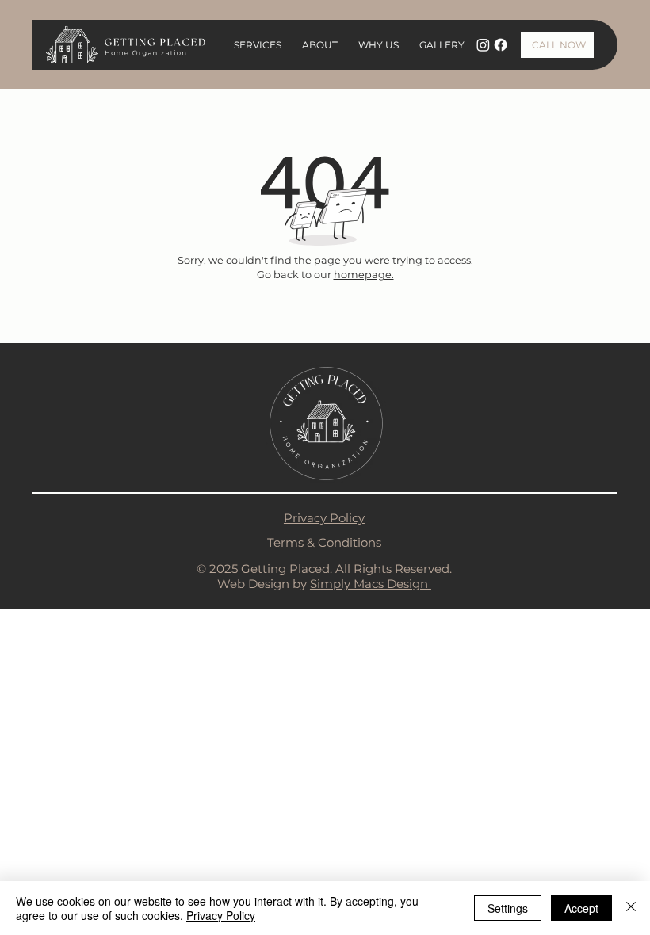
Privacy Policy (324, 517)
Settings (508, 908)
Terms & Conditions (324, 542)
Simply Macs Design (370, 583)
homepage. (364, 274)
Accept (581, 908)
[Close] (630, 908)
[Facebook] (500, 44)
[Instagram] (483, 44)
